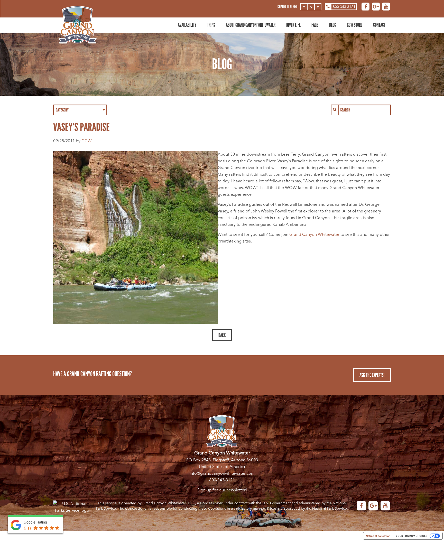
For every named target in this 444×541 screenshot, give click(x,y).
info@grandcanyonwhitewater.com (222, 473)
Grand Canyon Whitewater (314, 234)
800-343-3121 (222, 480)
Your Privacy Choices (412, 535)
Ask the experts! (372, 375)
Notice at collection (378, 535)
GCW (86, 141)
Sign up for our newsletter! (222, 490)
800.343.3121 (344, 6)
